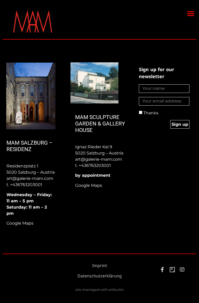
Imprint (99, 266)
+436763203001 (26, 184)
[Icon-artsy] (172, 269)
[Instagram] (182, 269)
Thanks (150, 112)
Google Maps (19, 223)
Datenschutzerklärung (99, 276)
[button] (190, 13)
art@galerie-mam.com (29, 178)
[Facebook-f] (162, 269)
